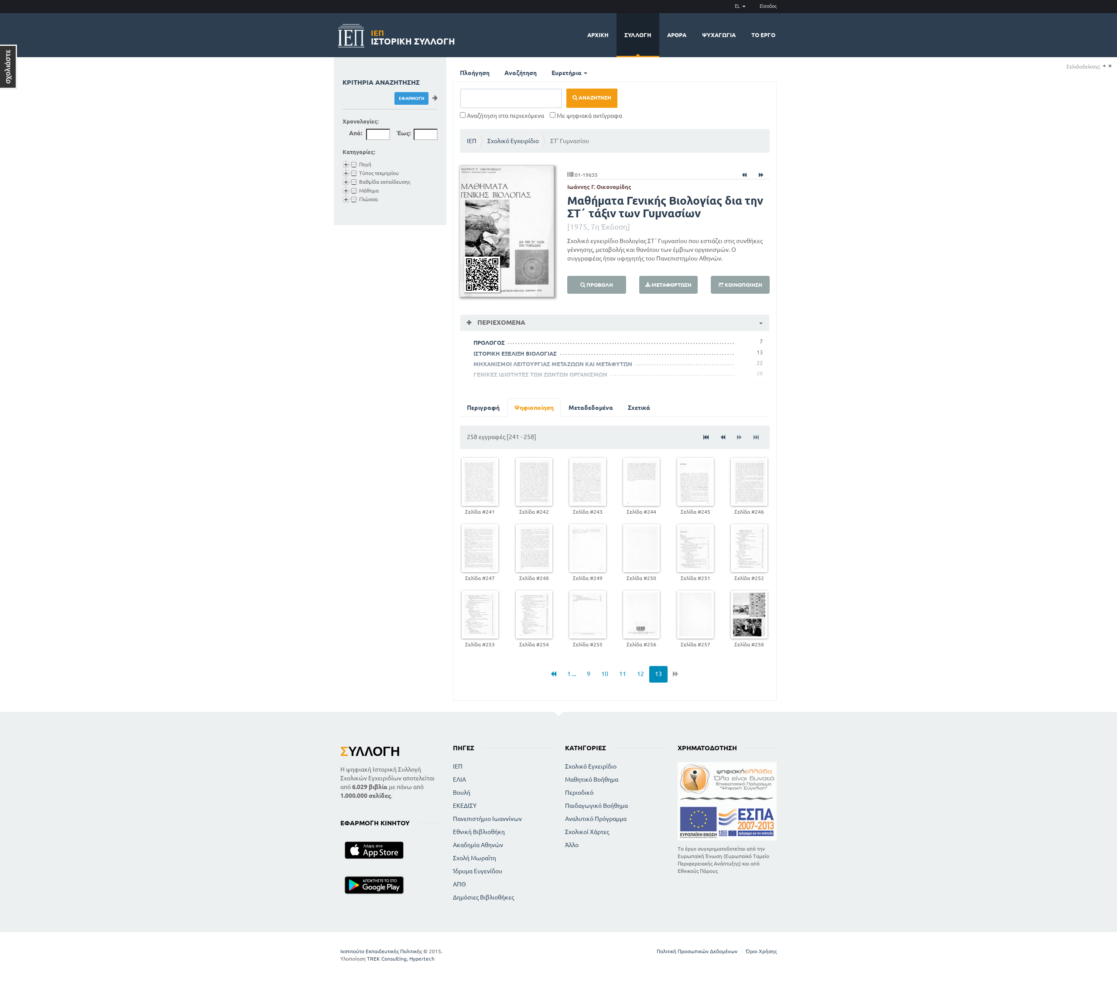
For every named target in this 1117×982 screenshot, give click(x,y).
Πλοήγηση (475, 72)
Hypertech (422, 958)
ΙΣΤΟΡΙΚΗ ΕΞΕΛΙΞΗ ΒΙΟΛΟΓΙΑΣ (515, 353)
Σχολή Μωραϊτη (474, 858)
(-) (1110, 66)
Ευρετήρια (567, 72)
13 (658, 673)
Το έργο (763, 35)
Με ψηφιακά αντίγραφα (588, 115)
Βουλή (461, 792)
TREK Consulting (387, 958)
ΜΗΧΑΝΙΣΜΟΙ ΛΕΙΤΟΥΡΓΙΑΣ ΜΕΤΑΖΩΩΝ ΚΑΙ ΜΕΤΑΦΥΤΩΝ (552, 364)
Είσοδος (768, 6)
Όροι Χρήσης (761, 951)
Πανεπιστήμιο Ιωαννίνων (487, 818)
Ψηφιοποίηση (534, 407)
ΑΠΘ (459, 884)
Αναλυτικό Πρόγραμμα (596, 818)
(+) (1104, 66)
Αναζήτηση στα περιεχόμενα (505, 115)
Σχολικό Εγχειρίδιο (513, 140)
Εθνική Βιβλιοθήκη (479, 831)
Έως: (404, 133)
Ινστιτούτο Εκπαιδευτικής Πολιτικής (381, 951)
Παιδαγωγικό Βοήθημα (596, 805)
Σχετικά (639, 407)
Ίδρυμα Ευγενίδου (477, 871)
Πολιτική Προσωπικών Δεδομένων (697, 951)
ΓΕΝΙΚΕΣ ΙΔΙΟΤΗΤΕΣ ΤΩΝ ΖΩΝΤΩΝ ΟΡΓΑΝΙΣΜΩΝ (540, 374)
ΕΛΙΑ (459, 779)
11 (622, 673)
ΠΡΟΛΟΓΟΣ (489, 343)
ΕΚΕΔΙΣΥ (464, 805)
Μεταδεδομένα (591, 407)
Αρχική (598, 35)
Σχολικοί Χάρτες (587, 831)
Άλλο (572, 844)
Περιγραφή (483, 407)
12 (640, 673)
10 (604, 673)
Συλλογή (637, 35)
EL (738, 6)
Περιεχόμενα (500, 322)
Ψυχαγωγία (719, 35)
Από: (355, 133)
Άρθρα (676, 35)
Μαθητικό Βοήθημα (591, 779)
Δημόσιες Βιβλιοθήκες (483, 897)
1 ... (571, 673)
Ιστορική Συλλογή (413, 36)
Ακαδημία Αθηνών (478, 844)
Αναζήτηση (520, 72)
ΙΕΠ (471, 140)
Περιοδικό (579, 792)
